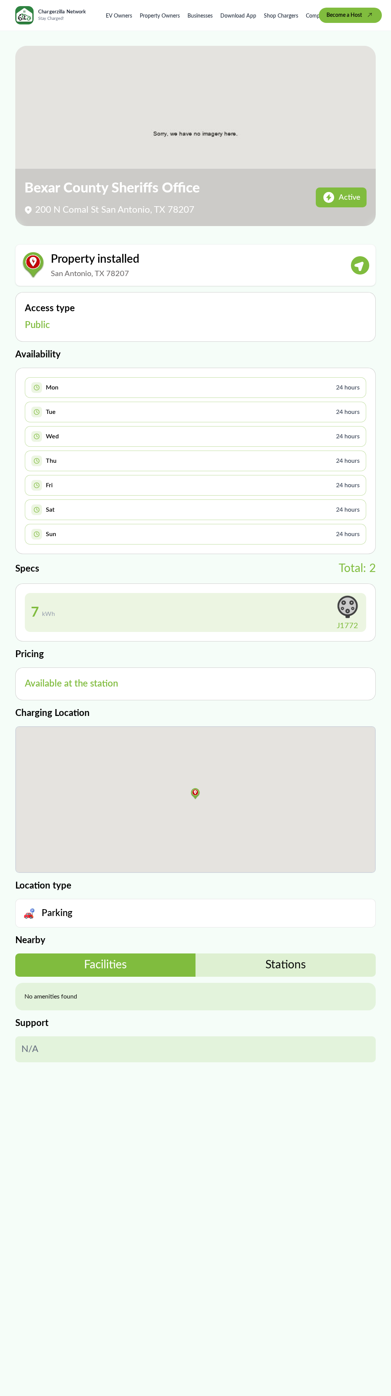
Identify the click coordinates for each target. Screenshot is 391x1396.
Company (317, 16)
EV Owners (119, 16)
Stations (285, 965)
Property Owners (160, 16)
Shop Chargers (281, 16)
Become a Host (344, 15)
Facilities (105, 965)
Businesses (200, 16)
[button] (195, 794)
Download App (238, 16)
